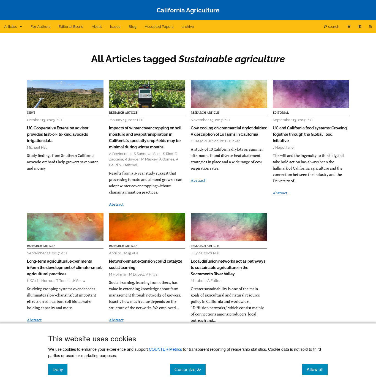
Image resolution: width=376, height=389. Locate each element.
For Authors (40, 27)
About (97, 27)
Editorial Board (71, 27)
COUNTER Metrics (165, 349)
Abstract (116, 204)
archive (188, 27)
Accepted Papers (159, 27)
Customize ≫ (190, 369)
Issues (115, 27)
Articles (10, 27)
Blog (133, 27)
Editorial (281, 113)
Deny (60, 369)
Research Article (123, 113)
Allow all (317, 369)
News (31, 113)
